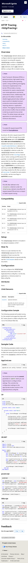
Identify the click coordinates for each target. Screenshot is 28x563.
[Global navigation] (1, 17)
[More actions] (25, 20)
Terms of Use (20, 558)
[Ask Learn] (22, 20)
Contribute (4, 556)
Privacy (10, 556)
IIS (7, 20)
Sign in (25, 17)
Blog (22, 554)
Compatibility (5, 41)
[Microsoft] (14, 17)
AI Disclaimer (4, 554)
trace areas (6, 172)
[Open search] (20, 17)
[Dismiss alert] (25, 2)
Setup (4, 43)
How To (4, 45)
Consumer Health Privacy (7, 558)
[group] (14, 333)
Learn (3, 20)
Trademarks (4, 561)
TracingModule (13, 130)
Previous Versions (14, 554)
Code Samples (10, 259)
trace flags (17, 155)
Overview (4, 39)
